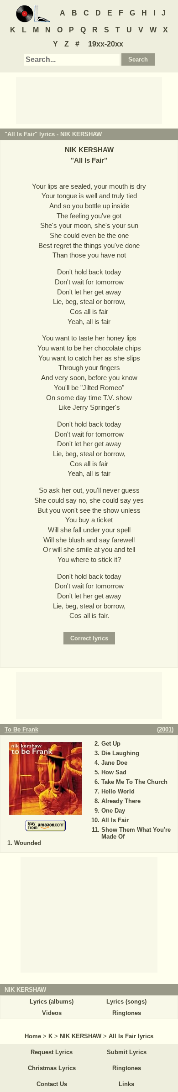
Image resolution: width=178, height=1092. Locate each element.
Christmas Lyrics (52, 1068)
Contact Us (52, 1084)
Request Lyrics (52, 1052)
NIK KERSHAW (81, 134)
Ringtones (126, 1013)
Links (126, 1084)
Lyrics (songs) (126, 1001)
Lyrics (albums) (51, 1001)
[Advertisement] (89, 100)
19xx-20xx (105, 44)
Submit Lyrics (127, 1052)
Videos (52, 1013)
